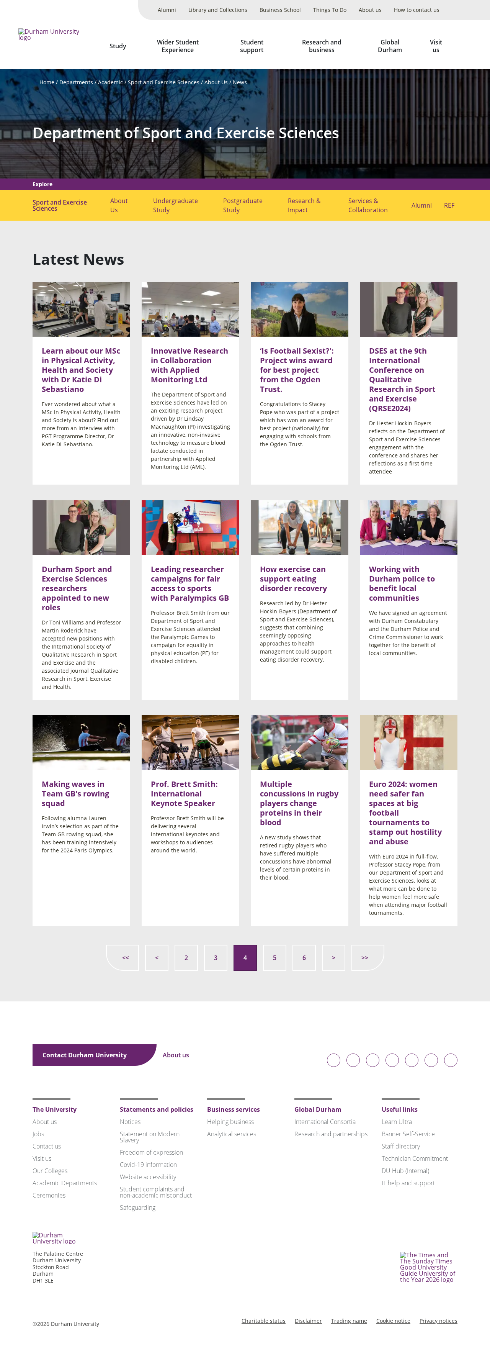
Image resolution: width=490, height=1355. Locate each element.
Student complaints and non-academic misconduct (156, 1192)
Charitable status (264, 1320)
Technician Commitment (415, 1158)
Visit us (436, 46)
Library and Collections (217, 9)
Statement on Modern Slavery (150, 1137)
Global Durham (390, 46)
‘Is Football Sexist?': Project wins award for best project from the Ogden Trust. (297, 370)
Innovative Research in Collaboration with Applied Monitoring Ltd (189, 365)
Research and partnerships (331, 1134)
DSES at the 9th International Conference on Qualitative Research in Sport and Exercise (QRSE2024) (402, 379)
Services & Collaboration (368, 205)
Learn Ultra (397, 1121)
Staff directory (401, 1146)
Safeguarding (137, 1207)
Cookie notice (393, 1320)
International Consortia (325, 1121)
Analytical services (231, 1134)
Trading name (349, 1320)
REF (449, 205)
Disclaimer (308, 1320)
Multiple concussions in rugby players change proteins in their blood (299, 803)
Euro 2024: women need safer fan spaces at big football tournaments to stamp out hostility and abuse (405, 813)
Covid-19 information (148, 1164)
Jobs (38, 1134)
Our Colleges (50, 1171)
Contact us (47, 1146)
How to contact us (416, 9)
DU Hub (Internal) (405, 1171)
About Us (216, 82)
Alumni (167, 9)
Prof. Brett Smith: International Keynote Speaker (184, 794)
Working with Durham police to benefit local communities (402, 583)
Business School (280, 9)
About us (370, 9)
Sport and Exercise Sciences (163, 82)
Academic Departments (65, 1183)
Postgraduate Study (243, 205)
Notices (130, 1121)
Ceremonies (49, 1195)
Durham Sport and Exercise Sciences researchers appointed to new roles (77, 588)
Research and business (321, 46)
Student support (251, 46)
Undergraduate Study (175, 205)
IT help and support (408, 1183)
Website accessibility (148, 1177)
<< (125, 958)
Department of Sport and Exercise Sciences (186, 132)
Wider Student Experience (178, 46)
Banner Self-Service (408, 1134)
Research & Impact (304, 205)
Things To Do (329, 9)
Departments (76, 82)
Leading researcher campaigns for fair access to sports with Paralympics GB (190, 583)
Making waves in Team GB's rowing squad (75, 794)
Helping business (230, 1121)
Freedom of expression (151, 1152)
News (240, 82)
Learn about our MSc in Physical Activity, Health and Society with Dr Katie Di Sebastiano (81, 370)
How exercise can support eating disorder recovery (293, 578)
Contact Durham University (85, 1055)
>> (364, 958)
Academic (110, 82)
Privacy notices (438, 1320)
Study (117, 46)
